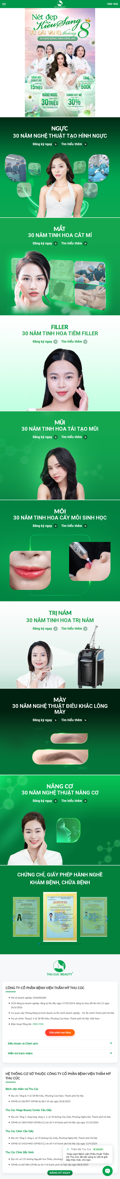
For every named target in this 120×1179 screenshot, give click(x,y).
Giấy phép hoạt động (60, 1032)
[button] (106, 919)
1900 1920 (112, 4)
